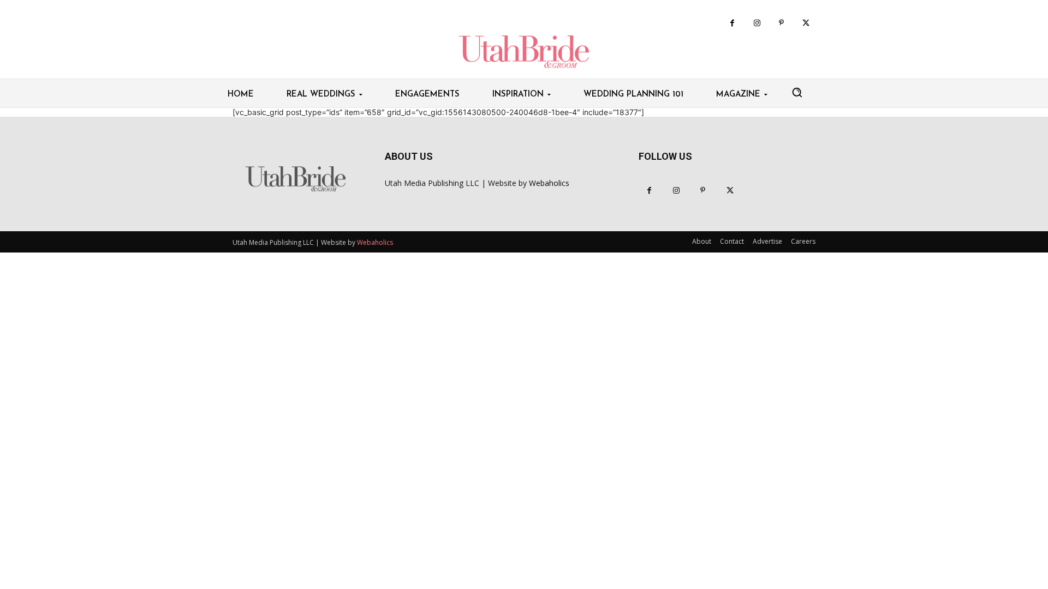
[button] (797, 92)
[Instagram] (756, 23)
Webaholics (549, 183)
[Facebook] (732, 23)
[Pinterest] (781, 23)
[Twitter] (805, 23)
